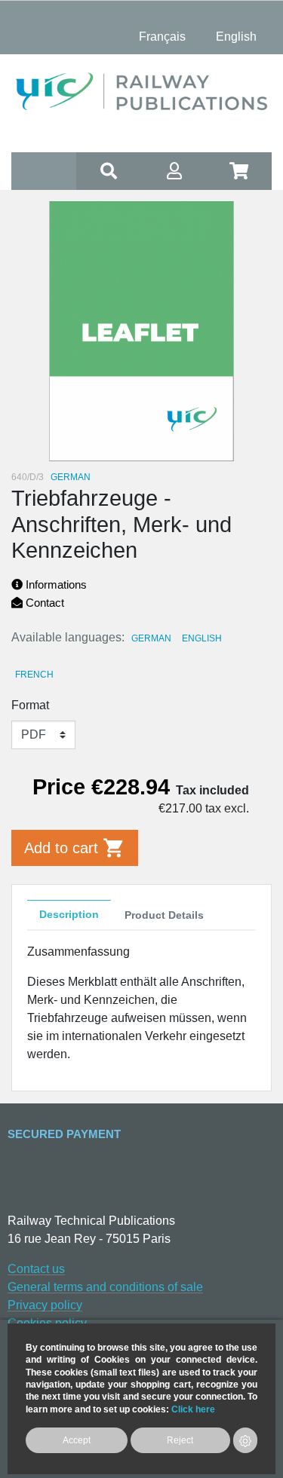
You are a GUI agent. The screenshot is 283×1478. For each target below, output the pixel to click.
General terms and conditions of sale (105, 1287)
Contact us (36, 1268)
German (151, 638)
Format (30, 705)
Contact (43, 602)
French (34, 674)
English (202, 638)
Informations (55, 584)
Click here (193, 1409)
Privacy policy (45, 1305)
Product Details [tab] (164, 915)
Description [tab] (69, 914)
